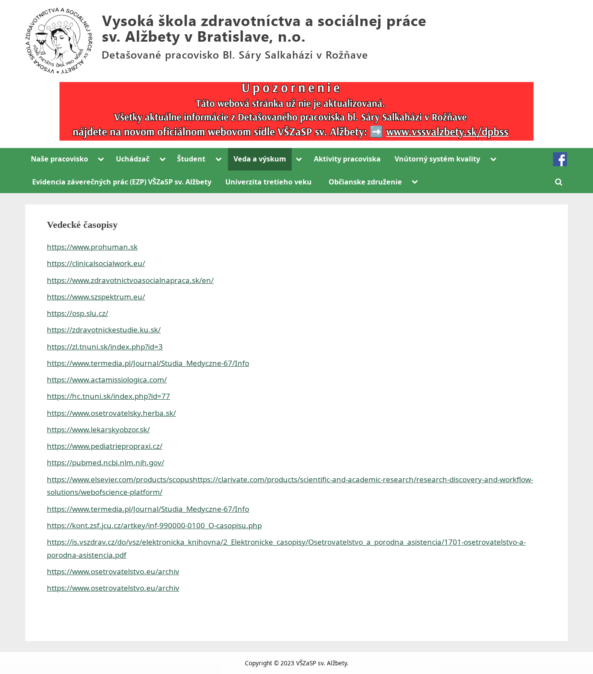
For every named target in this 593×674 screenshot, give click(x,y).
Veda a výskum (260, 159)
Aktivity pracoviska (347, 159)
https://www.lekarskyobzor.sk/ (98, 429)
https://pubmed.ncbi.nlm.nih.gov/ (105, 462)
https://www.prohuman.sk (92, 247)
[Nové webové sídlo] (296, 111)
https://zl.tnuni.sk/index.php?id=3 (105, 347)
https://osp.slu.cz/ (77, 313)
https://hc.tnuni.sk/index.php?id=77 (108, 396)
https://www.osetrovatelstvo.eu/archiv (113, 571)
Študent (191, 159)
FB (560, 159)
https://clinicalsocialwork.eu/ (96, 263)
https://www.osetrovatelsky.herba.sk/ (111, 413)
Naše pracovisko (59, 159)
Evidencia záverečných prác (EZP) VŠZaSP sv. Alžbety (121, 182)
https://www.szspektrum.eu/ (96, 297)
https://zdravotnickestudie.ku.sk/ (104, 330)
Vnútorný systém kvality (437, 159)
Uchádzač (132, 159)
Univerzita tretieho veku (268, 182)
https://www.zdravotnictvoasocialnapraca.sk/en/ (130, 280)
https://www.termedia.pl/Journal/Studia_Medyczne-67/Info (148, 363)
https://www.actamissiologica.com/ (107, 380)
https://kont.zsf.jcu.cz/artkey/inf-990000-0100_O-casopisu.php (154, 525)
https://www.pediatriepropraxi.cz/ (104, 446)
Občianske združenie (365, 182)
